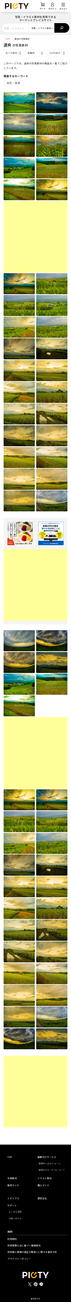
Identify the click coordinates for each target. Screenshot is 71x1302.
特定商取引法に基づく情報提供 (24, 1245)
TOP (7, 38)
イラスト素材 (44, 1178)
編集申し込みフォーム (49, 1163)
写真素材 (12, 1178)
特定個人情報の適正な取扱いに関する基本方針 (32, 1251)
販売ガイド (13, 1185)
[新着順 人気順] (36, 52)
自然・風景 (13, 83)
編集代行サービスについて (52, 1169)
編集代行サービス (46, 1157)
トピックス (13, 1198)
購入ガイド (43, 1185)
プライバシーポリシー (19, 1258)
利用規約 (12, 1238)
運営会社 (42, 1198)
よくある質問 (15, 1211)
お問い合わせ (15, 1218)
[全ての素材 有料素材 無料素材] (14, 52)
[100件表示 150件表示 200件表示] (57, 52)
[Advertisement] (35, 237)
